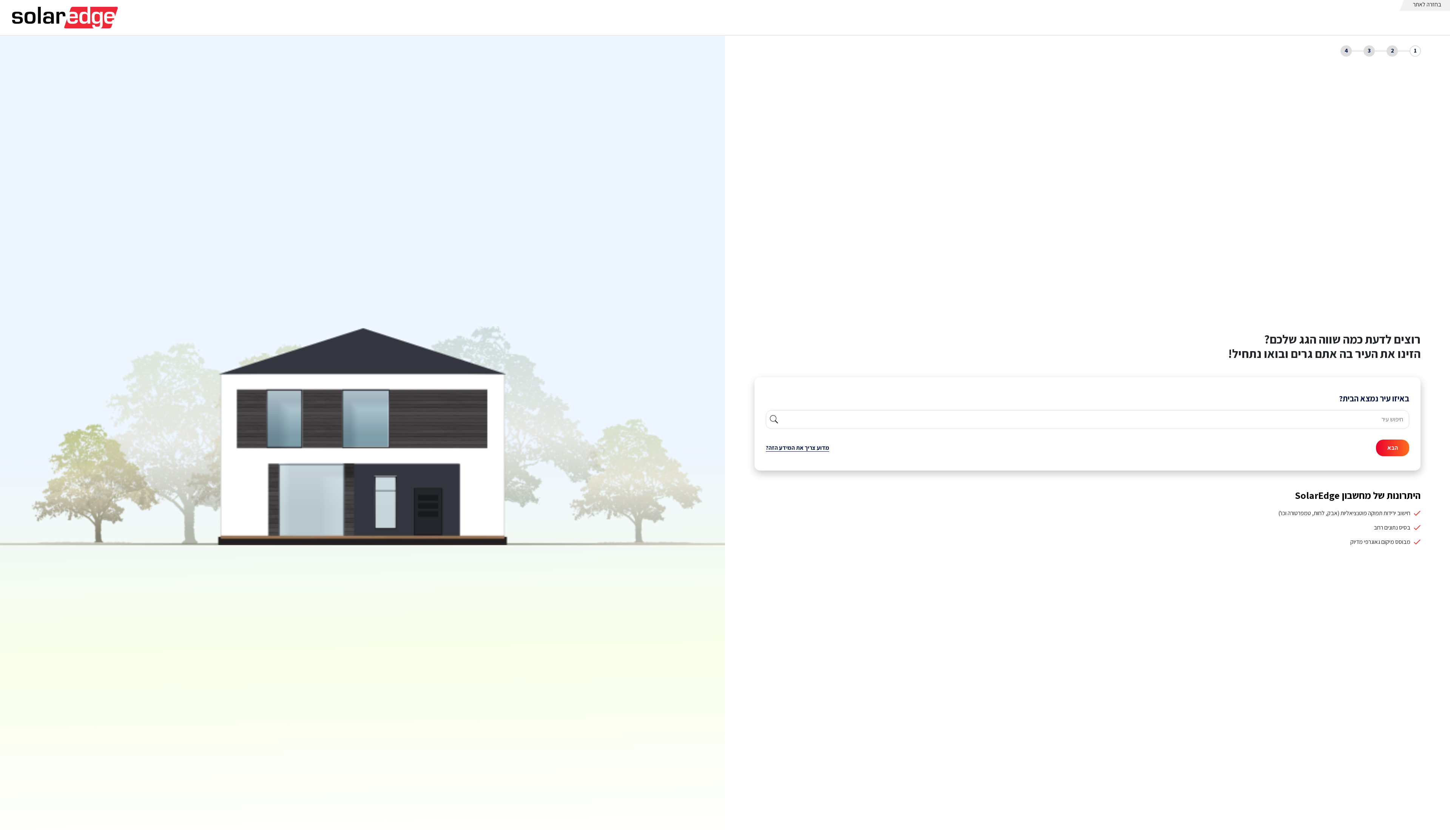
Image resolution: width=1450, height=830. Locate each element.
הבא (1392, 448)
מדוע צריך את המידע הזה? (797, 448)
